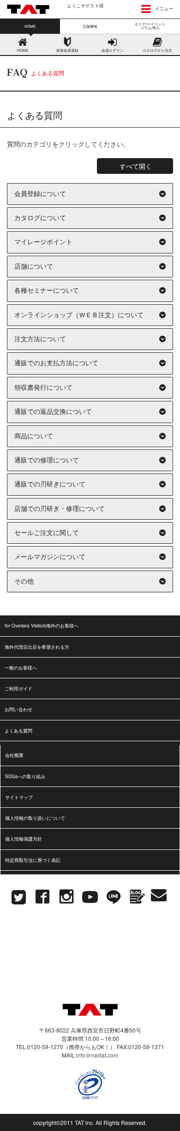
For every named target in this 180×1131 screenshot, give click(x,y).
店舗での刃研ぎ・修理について (59, 508)
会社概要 (14, 755)
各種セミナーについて (46, 290)
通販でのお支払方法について (56, 363)
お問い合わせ (18, 709)
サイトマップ (19, 797)
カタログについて (40, 218)
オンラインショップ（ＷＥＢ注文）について (79, 315)
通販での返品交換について (53, 411)
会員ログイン (113, 50)
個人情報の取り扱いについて (35, 818)
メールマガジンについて (49, 556)
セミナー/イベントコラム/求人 (150, 25)
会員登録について (40, 194)
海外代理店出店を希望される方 (37, 647)
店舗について (33, 266)
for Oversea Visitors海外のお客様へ (41, 625)
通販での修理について (46, 460)
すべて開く (136, 166)
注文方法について (40, 339)
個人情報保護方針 (23, 839)
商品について (33, 436)
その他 (24, 581)
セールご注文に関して (46, 532)
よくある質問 (18, 730)
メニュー (163, 8)
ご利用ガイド (18, 688)
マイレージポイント (43, 242)
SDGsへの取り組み (25, 776)
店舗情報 (90, 26)
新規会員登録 (67, 50)
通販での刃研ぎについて (49, 484)
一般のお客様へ (21, 667)
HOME (22, 50)
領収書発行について (43, 387)
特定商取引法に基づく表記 (32, 860)
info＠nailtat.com (97, 1055)
